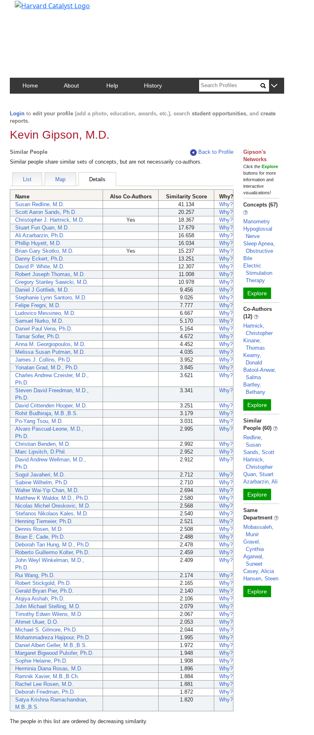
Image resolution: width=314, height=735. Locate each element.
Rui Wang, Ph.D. (35, 575)
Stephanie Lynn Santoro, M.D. (51, 297)
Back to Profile (215, 152)
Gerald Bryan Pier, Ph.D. (44, 591)
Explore (257, 293)
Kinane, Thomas (254, 344)
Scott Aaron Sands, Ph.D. (45, 212)
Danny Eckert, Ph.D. (39, 259)
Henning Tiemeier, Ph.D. (44, 521)
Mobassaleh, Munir (258, 530)
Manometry (256, 221)
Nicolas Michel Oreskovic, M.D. (52, 506)
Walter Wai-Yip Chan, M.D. (47, 490)
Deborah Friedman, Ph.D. (45, 692)
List (27, 179)
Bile (247, 258)
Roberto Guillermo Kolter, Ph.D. (52, 552)
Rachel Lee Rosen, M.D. (44, 684)
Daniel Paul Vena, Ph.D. (43, 329)
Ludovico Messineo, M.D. (45, 313)
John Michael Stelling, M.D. (48, 606)
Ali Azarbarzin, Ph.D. (40, 235)
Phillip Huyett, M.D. (38, 243)
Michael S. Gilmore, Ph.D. (46, 630)
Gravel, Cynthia (253, 545)
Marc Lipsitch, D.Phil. (40, 452)
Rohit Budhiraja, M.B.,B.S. (46, 413)
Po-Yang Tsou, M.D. (39, 421)
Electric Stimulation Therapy (257, 273)
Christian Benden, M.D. (42, 444)
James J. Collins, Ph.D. (43, 360)
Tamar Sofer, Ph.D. (38, 336)
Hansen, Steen (260, 578)
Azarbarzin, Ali (260, 482)
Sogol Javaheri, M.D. (40, 475)
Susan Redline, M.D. (39, 204)
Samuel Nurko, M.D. (39, 321)
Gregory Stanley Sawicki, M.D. (51, 282)
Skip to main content (34, 9)
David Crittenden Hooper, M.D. (51, 405)
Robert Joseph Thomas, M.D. (50, 274)
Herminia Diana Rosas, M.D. (49, 668)
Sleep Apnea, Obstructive (259, 247)
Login (17, 113)
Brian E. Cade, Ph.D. (40, 537)
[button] (274, 86)
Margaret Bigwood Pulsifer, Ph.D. (54, 653)
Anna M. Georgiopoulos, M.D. (50, 344)
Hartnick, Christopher (258, 329)
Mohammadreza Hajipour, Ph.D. (52, 637)
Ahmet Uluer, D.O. (36, 622)
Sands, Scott (258, 452)
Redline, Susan (252, 441)
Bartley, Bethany (254, 388)
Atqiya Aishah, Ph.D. (40, 599)
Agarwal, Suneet (253, 560)
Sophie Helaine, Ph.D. (41, 661)
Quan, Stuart (258, 474)
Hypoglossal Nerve (257, 232)
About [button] (71, 85)
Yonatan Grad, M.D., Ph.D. (47, 367)
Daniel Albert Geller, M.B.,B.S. (51, 645)
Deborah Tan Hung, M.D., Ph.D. (52, 545)
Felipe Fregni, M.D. (38, 305)
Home (30, 85)
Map (60, 179)
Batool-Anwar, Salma (259, 373)
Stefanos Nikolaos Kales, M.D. (51, 513)
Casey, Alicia (258, 571)
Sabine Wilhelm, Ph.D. (42, 482)
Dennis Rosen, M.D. (39, 529)
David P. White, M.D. (40, 266)
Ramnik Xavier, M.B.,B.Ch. (47, 676)
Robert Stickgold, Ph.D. (43, 583)
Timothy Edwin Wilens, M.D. (49, 614)
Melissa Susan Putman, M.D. (50, 352)
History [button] (153, 85)
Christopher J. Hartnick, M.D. (49, 220)
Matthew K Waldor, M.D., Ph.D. (52, 498)
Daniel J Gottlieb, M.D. (42, 290)
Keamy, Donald (252, 359)
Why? (226, 204)
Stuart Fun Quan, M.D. (42, 228)
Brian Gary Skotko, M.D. (44, 251)
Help (112, 85)
